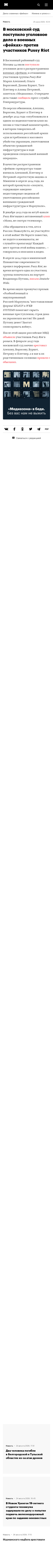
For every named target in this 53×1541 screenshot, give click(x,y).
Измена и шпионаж (41, 13)
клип (46, 216)
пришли (42, 358)
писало (34, 279)
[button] (46, 5)
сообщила (24, 98)
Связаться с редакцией (28, 437)
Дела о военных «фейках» (15, 13)
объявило (9, 337)
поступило (32, 65)
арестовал (40, 345)
